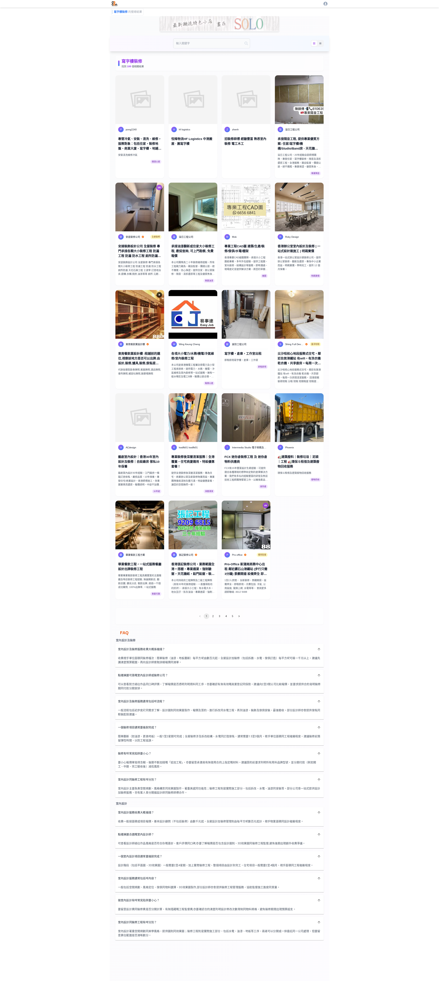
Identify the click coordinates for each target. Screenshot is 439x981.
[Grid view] (314, 43)
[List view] (320, 43)
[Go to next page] (239, 616)
